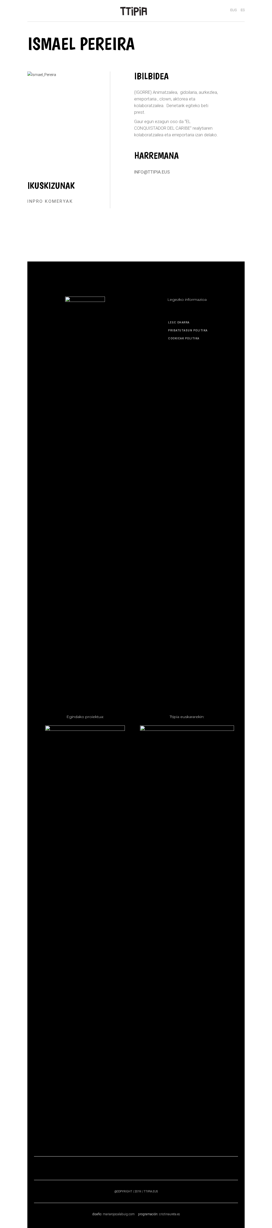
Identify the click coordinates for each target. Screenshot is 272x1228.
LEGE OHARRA (179, 322)
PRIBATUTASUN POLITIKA (188, 330)
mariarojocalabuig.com (119, 1214)
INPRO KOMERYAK (50, 201)
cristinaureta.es (169, 1214)
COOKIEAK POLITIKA (183, 338)
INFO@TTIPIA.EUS (152, 172)
